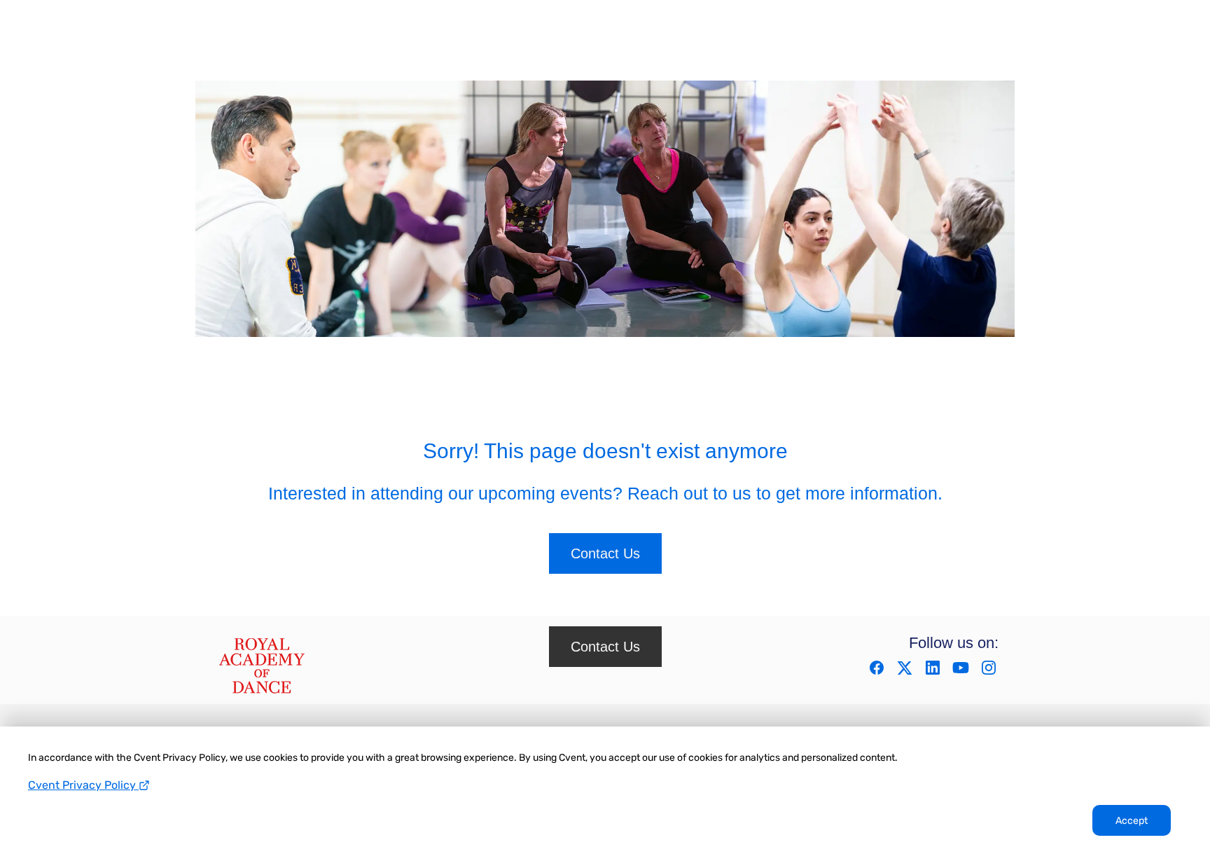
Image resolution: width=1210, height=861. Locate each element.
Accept (1131, 821)
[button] (878, 672)
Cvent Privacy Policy (83, 785)
